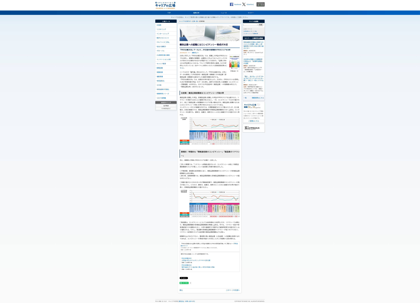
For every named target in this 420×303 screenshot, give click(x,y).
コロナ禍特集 (161, 98)
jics (260, 4)
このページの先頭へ (233, 290)
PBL (256, 31)
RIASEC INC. (247, 301)
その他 (159, 85)
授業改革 (255, 33)
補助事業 (160, 76)
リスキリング (161, 29)
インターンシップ (163, 34)
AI (249, 31)
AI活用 (159, 25)
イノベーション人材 (164, 59)
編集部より (195, 53)
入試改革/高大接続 (163, 55)
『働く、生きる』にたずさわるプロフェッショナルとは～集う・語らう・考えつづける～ (253, 79)
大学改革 (245, 31)
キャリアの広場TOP (185, 21)
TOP (169, 13)
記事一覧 (195, 21)
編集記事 (196, 13)
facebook (237, 4)
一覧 (245, 98)
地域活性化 (160, 81)
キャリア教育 (161, 64)
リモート (252, 31)
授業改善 (160, 72)
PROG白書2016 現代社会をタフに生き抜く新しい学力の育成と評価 (198, 266)
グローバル (160, 51)
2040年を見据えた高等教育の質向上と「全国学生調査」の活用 (253, 61)
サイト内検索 (253, 21)
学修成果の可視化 (163, 89)
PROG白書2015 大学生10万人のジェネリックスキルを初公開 (196, 259)
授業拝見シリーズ (163, 94)
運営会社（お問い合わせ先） (187, 301)
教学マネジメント (163, 38)
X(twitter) (250, 4)
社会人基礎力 (161, 46)
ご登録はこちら (253, 121)
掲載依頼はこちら (258, 98)
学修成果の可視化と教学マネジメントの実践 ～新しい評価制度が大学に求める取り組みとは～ (253, 45)
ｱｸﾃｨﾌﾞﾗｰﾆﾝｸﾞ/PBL (163, 42)
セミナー (251, 13)
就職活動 (160, 68)
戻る (181, 290)
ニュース (224, 13)
